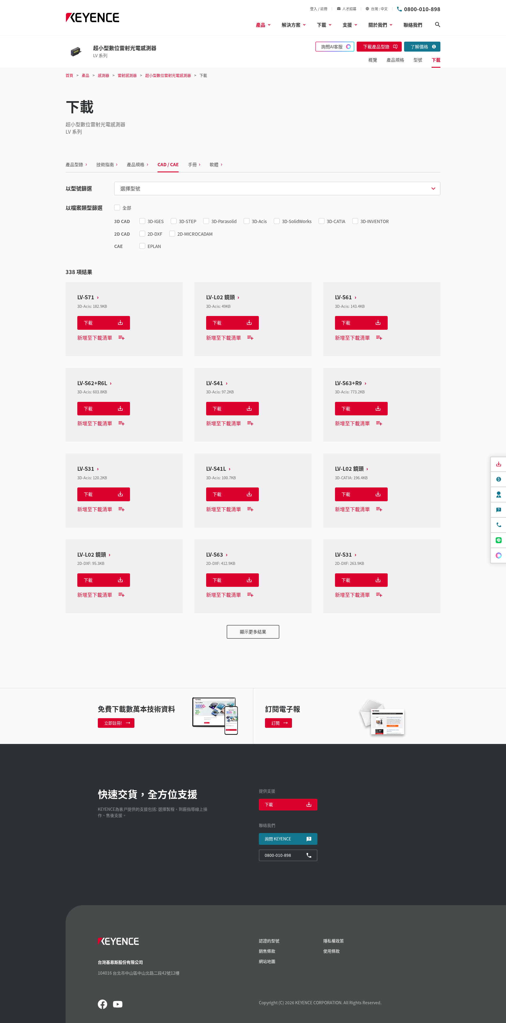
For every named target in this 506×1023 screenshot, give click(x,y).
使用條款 (331, 951)
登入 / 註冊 (318, 8)
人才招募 (349, 8)
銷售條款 (267, 951)
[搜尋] (437, 24)
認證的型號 (269, 941)
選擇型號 (130, 188)
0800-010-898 (422, 9)
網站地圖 (267, 961)
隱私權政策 (333, 941)
